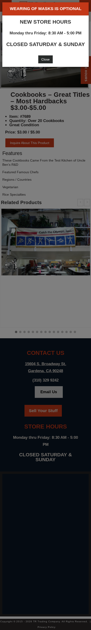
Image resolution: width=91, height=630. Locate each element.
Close (45, 59)
